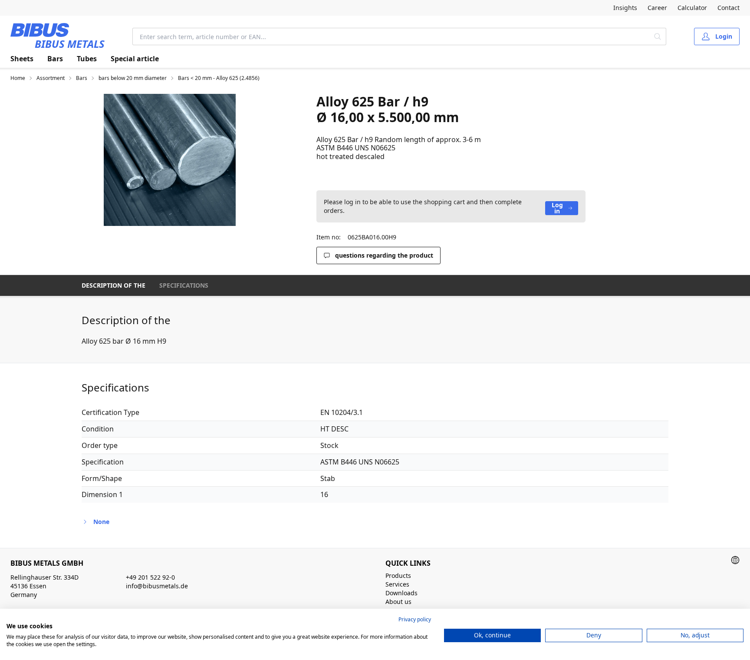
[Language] (735, 560)
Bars (55, 58)
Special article (135, 58)
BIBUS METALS (70, 43)
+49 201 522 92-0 (150, 577)
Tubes (87, 58)
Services (397, 584)
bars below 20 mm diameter (133, 78)
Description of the (113, 285)
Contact (728, 7)
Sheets (21, 58)
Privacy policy (414, 619)
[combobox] (391, 36)
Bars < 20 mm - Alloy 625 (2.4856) (219, 78)
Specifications (183, 285)
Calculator (692, 7)
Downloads (401, 593)
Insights (625, 7)
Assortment (50, 78)
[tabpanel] (170, 160)
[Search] (657, 36)
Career (657, 7)
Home (17, 78)
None (101, 521)
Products (398, 575)
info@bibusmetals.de (157, 586)
